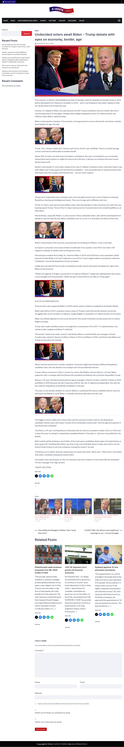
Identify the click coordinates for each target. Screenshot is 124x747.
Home (5, 20)
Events (43, 20)
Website (38, 693)
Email (82, 682)
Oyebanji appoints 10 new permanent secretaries (106, 568)
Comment (39, 650)
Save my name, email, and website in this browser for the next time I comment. (63, 704)
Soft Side (52, 20)
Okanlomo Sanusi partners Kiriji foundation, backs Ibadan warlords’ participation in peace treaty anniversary (15, 73)
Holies (81, 20)
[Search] (119, 20)
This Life (62, 20)
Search (5, 29)
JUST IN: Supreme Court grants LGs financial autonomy (76, 570)
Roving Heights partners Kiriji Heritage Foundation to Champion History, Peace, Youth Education (16, 47)
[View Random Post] (119, 2)
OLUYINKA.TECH (79, 744)
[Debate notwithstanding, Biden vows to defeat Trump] (78, 506)
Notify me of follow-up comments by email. (52, 713)
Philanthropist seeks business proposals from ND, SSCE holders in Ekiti (48, 570)
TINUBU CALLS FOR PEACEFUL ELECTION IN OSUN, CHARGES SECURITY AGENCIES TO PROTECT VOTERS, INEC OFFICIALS (16, 60)
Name (37, 682)
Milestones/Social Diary (27, 20)
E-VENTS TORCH (60, 744)
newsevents (39, 43)
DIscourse (72, 20)
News (13, 20)
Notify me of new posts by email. (48, 722)
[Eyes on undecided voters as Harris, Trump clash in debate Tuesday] (48, 506)
